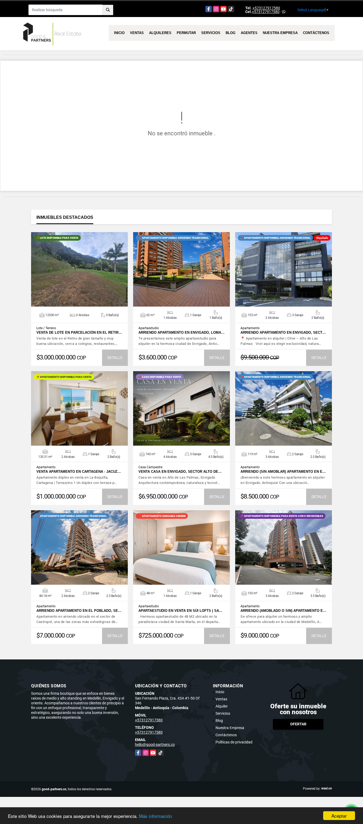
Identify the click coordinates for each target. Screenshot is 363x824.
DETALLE (115, 357)
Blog (230, 33)
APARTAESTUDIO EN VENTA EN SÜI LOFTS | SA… (180, 611)
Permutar (186, 33)
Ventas (137, 33)
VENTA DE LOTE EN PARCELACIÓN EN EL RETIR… (79, 332)
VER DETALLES (80, 269)
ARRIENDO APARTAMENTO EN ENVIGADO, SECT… (283, 332)
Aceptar (339, 815)
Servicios (210, 33)
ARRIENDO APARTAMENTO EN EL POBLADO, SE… (78, 611)
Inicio (119, 33)
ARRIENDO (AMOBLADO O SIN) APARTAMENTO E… (283, 611)
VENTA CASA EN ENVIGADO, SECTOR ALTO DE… (180, 472)
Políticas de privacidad (234, 742)
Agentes (249, 33)
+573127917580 (266, 8)
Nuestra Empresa (280, 33)
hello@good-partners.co (155, 744)
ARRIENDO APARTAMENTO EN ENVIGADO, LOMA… (181, 332)
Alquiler (222, 706)
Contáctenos (316, 33)
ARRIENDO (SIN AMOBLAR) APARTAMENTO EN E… (283, 472)
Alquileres (160, 33)
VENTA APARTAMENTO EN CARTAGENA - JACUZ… (78, 472)
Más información (155, 816)
